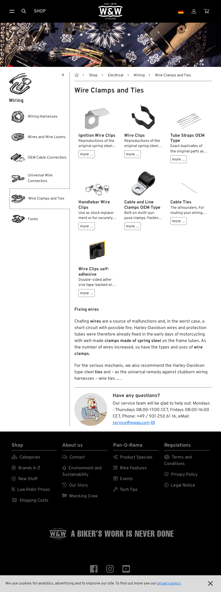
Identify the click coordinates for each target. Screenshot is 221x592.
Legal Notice (179, 485)
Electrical (115, 75)
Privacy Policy (181, 474)
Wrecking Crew (80, 496)
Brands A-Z (26, 468)
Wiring (139, 75)
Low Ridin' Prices (31, 489)
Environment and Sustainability (82, 471)
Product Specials (133, 457)
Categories (26, 457)
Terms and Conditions (178, 461)
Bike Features (130, 468)
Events (123, 479)
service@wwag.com (131, 423)
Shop (40, 11)
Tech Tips (125, 489)
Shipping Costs (30, 500)
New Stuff (24, 479)
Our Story (75, 485)
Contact (73, 457)
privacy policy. (169, 583)
